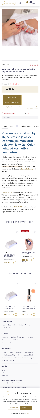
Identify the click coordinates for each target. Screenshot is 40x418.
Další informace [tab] (26, 126)
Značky (21, 325)
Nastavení (14, 408)
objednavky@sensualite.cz (13, 383)
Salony (15, 325)
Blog (9, 325)
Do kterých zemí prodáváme (11, 358)
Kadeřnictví (14, 337)
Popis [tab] (5, 126)
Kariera (16, 328)
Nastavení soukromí (8, 360)
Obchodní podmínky (8, 355)
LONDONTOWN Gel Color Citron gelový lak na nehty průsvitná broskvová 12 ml (28, 309)
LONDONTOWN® (17, 207)
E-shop (4, 325)
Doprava (4, 352)
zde (28, 413)
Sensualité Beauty (27, 169)
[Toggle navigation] (37, 3)
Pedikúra (5, 65)
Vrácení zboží (28, 352)
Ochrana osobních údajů (25, 355)
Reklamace (18, 352)
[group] (11, 247)
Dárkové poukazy (7, 343)
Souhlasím (26, 408)
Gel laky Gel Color (7, 192)
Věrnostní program (28, 358)
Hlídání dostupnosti (32, 114)
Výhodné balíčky (19, 340)
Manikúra (22, 337)
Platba (11, 352)
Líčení (3, 340)
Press (11, 328)
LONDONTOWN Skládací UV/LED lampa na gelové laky (10, 256)
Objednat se (12, 97)
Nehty (6, 252)
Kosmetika (5, 337)
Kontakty (5, 328)
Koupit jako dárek (12, 103)
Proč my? (28, 325)
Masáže (9, 340)
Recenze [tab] (13, 126)
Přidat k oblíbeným (9, 113)
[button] (17, 232)
